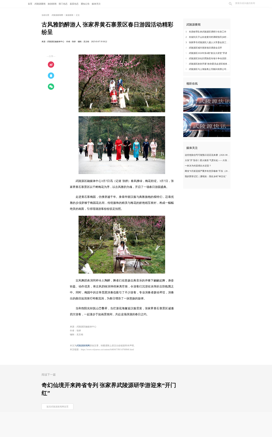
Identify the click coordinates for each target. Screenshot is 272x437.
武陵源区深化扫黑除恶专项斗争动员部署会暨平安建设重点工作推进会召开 (208, 58)
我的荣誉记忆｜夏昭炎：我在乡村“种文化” (205, 176)
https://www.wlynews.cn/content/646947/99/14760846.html (107, 349)
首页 (30, 4)
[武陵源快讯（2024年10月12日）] (206, 100)
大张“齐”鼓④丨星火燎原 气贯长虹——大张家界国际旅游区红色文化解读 (207, 160)
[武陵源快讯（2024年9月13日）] (206, 125)
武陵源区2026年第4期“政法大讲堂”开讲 (206, 53)
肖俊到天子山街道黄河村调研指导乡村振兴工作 (208, 37)
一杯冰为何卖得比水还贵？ (198, 166)
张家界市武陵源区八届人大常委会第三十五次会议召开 (208, 42)
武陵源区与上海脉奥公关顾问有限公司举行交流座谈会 (208, 69)
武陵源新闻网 (57, 15)
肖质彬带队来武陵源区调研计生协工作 (206, 32)
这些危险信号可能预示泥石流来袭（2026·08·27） (207, 155)
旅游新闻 (69, 15)
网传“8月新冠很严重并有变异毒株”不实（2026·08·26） (207, 171)
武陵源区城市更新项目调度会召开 (204, 48)
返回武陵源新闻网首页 (57, 407)
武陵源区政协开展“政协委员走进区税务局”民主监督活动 (208, 64)
